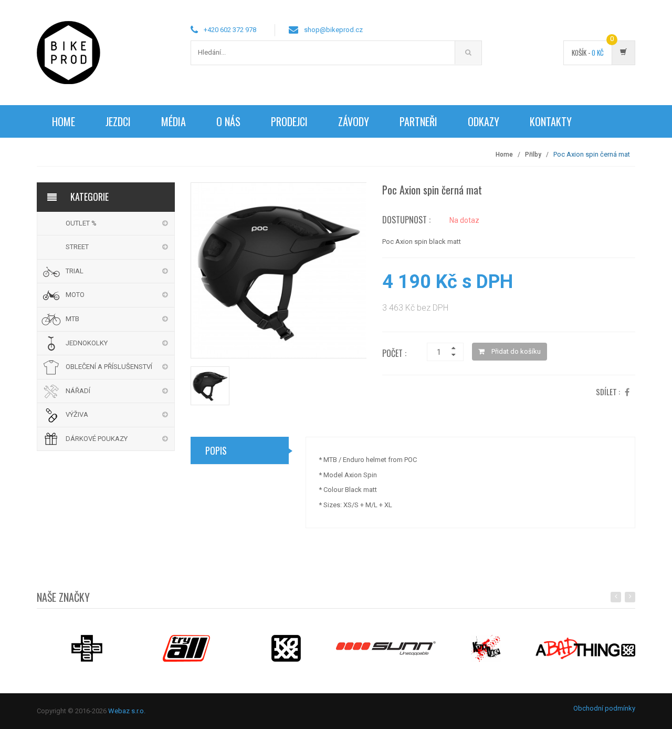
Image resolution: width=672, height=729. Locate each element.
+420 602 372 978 (230, 30)
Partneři (418, 121)
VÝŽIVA (77, 414)
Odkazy (483, 121)
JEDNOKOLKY (87, 343)
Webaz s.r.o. (126, 711)
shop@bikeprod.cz (333, 30)
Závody (353, 121)
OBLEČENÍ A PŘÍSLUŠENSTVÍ (109, 367)
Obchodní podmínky (604, 708)
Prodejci (289, 121)
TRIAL (74, 271)
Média (173, 121)
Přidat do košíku (515, 351)
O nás (228, 121)
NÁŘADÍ (78, 391)
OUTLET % (81, 223)
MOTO (75, 295)
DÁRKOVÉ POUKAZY (97, 439)
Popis (216, 450)
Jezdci (118, 121)
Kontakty (551, 121)
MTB (72, 319)
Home (63, 121)
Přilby (533, 154)
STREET (77, 247)
